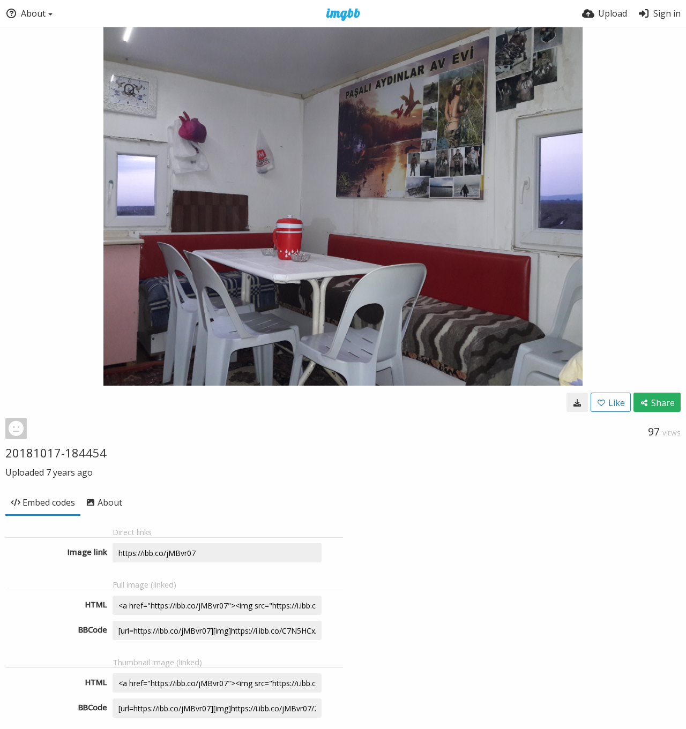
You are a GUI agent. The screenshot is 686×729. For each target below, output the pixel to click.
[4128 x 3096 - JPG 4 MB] (577, 402)
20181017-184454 (56, 453)
